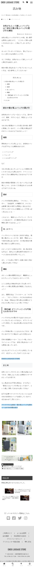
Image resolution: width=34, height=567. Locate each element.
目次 (14, 77)
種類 (8, 84)
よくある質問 (21, 533)
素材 (8, 87)
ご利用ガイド (7, 533)
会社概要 (6, 536)
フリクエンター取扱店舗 (11, 542)
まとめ (7, 100)
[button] (30, 372)
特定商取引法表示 (20, 536)
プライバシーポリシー (14, 539)
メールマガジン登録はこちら (18, 513)
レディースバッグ (8, 464)
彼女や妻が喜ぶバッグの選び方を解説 (13, 468)
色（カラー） (11, 89)
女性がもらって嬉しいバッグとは (12, 466)
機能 (8, 92)
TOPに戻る (28, 542)
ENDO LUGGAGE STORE (17, 549)
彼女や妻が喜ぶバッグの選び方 (14, 81)
